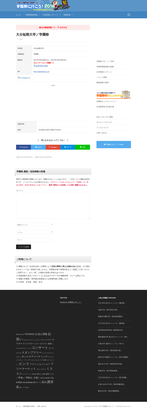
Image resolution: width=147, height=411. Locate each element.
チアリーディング (38, 356)
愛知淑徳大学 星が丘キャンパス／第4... (113, 337)
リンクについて (102, 127)
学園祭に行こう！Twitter (114, 144)
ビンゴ (24, 364)
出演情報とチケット (50, 15)
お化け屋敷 (41, 334)
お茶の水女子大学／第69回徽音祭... (111, 384)
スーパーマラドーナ (48, 353)
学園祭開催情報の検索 (105, 67)
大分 (21, 39)
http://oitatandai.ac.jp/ (41, 72)
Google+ (54, 147)
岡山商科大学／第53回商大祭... (110, 350)
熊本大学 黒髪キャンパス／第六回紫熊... (113, 357)
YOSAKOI (29, 334)
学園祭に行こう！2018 (105, 61)
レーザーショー (27, 374)
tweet (39, 147)
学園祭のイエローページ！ (106, 101)
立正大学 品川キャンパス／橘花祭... (112, 303)
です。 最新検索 (53, 27)
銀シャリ (22, 387)
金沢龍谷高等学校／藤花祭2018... (111, 330)
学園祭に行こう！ (108, 406)
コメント (19, 190)
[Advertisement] (53, 102)
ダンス (25, 356)
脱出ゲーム (37, 382)
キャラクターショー (31, 343)
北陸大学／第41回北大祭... (108, 310)
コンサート (40, 347)
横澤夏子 (47, 378)
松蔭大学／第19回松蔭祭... (108, 371)
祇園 (24, 382)
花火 (44, 382)
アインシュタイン (35, 340)
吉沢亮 (34, 374)
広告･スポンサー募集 (104, 117)
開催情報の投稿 (102, 82)
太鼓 (43, 374)
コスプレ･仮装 (46, 344)
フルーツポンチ (41, 369)
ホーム (18, 15)
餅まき (27, 387)
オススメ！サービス (104, 122)
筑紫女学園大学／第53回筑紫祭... (111, 316)
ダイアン (18, 357)
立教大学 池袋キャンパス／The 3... (111, 344)
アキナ (43, 340)
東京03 (43, 378)
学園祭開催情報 (31, 15)
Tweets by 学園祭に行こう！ (71, 302)
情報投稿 (67, 15)
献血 (20, 382)
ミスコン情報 (101, 77)
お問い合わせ (101, 133)
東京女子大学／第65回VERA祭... (110, 364)
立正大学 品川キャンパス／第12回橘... (113, 377)
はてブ (68, 147)
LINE (83, 147)
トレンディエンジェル (31, 360)
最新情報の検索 (41, 66)
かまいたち (26, 340)
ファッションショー (40, 364)
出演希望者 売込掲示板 (105, 107)
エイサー (48, 340)
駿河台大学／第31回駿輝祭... (109, 391)
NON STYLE (20, 334)
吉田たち (39, 374)
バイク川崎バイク (45, 360)
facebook (24, 147)
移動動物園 (29, 382)
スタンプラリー (32, 352)
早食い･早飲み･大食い (29, 377)
